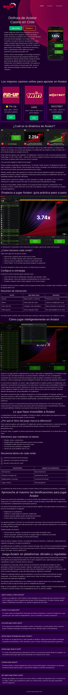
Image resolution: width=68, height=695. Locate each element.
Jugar (11, 117)
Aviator (42, 6)
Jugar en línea (16, 28)
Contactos (50, 6)
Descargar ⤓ (59, 6)
